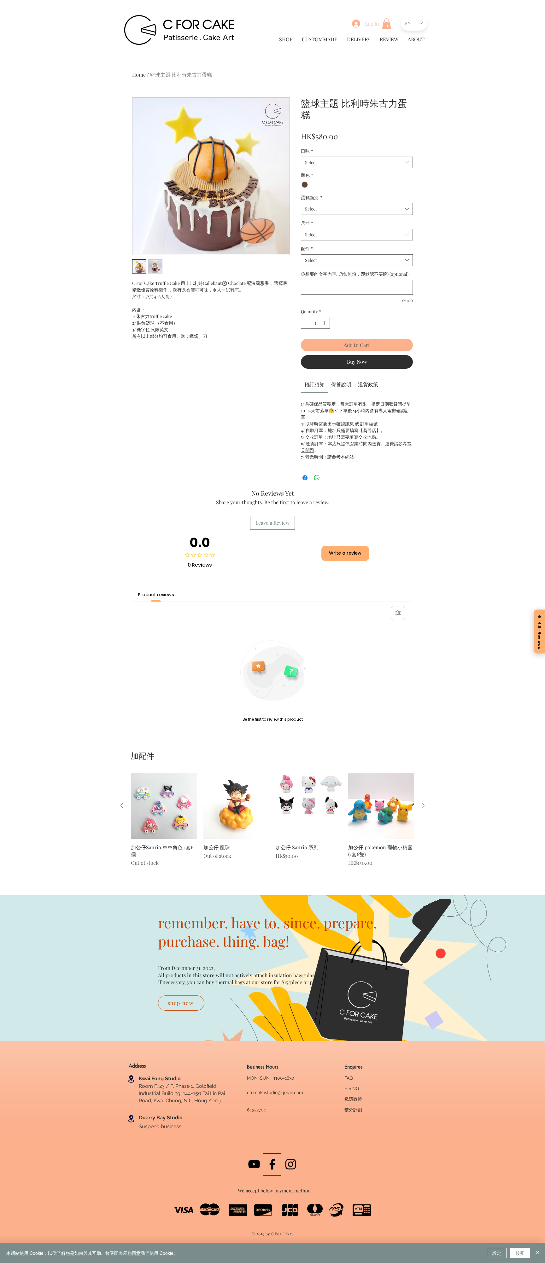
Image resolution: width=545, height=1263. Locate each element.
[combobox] (357, 163)
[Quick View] (164, 806)
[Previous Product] (122, 805)
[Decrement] (306, 322)
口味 (307, 151)
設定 (496, 1253)
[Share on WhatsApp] (317, 478)
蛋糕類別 (311, 197)
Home (139, 74)
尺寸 (307, 223)
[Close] (537, 1253)
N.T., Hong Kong (201, 1101)
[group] (272, 823)
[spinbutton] (315, 322)
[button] (386, 23)
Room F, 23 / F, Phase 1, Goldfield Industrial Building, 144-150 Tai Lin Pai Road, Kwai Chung (182, 1093)
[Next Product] (423, 805)
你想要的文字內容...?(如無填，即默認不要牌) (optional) (354, 274)
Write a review (345, 553)
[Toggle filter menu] (398, 613)
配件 (307, 248)
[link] (314, 384)
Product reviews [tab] (156, 594)
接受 (520, 1253)
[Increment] (325, 322)
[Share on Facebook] (305, 478)
